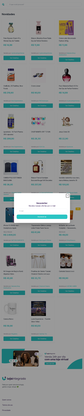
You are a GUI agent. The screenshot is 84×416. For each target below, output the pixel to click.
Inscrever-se (42, 217)
